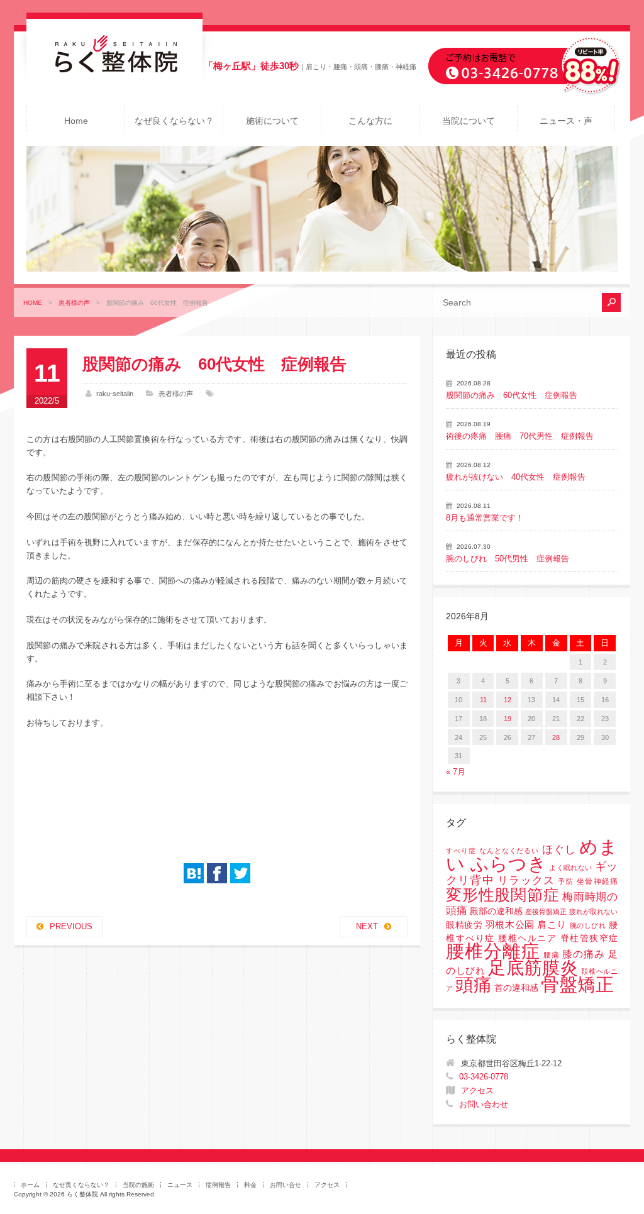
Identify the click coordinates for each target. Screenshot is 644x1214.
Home (76, 121)
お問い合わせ (483, 1104)
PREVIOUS (71, 926)
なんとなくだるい (509, 850)
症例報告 (218, 1184)
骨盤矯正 (577, 984)
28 (556, 737)
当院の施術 (138, 1184)
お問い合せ (285, 1184)
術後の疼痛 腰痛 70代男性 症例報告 (520, 436)
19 (507, 718)
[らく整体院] (114, 69)
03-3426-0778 (483, 1076)
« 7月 (455, 771)
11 (483, 700)
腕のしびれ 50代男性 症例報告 (507, 558)
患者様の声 (74, 302)
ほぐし (559, 850)
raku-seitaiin (114, 393)
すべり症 (461, 850)
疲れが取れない (593, 911)
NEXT (367, 926)
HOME (32, 302)
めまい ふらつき (532, 855)
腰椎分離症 (493, 951)
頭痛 (473, 984)
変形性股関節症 (502, 894)
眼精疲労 (464, 925)
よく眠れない (570, 867)
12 (507, 700)
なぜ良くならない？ (174, 121)
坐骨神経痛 (597, 881)
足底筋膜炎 (533, 968)
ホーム (30, 1184)
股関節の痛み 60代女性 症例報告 (511, 395)
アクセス (477, 1090)
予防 (565, 881)
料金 (250, 1184)
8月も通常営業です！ (485, 517)
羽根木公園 (510, 924)
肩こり (552, 925)
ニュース (179, 1184)
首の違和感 (516, 988)
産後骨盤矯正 (546, 911)
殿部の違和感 (496, 911)
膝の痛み (583, 953)
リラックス (526, 880)
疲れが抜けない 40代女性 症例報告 (516, 477)
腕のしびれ (588, 925)
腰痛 (551, 955)
